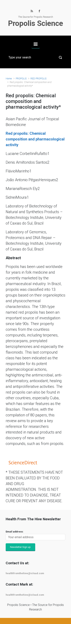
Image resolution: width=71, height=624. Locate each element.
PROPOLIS (21, 78)
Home (9, 78)
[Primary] (36, 44)
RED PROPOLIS (38, 78)
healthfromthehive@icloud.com (25, 573)
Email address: (14, 531)
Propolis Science (35, 23)
